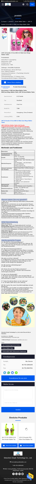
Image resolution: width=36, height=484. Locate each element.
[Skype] (5, 373)
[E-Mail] (12, 373)
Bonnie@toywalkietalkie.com (10, 1)
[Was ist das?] (8, 372)
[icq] (16, 373)
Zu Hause (4, 21)
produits (11, 21)
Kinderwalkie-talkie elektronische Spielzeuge (14, 351)
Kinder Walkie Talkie (20, 21)
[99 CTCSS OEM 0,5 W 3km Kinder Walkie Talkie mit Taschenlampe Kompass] (9, 429)
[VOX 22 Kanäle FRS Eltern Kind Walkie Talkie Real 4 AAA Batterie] (26, 429)
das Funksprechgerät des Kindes (11, 345)
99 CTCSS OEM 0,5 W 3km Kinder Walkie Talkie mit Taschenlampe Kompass (9, 439)
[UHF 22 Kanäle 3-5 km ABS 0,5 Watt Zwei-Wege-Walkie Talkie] (21, 39)
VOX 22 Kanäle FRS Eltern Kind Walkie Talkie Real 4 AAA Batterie (26, 439)
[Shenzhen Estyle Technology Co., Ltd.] (8, 4)
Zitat (32, 4)
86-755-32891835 (30, 1)
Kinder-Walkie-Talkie (8, 348)
